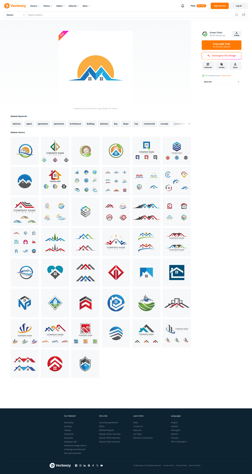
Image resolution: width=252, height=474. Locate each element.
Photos (46, 6)
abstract (17, 124)
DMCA (102, 426)
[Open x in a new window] (97, 465)
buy (115, 124)
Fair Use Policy (194, 465)
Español (174, 426)
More (85, 6)
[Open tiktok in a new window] (93, 465)
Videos (59, 6)
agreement (43, 124)
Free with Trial (221, 45)
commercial (149, 124)
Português (175, 430)
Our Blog (137, 434)
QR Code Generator (72, 453)
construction (180, 124)
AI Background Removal (74, 449)
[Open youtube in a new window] (102, 465)
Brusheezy (68, 422)
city (136, 124)
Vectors (33, 6)
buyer (126, 124)
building (90, 124)
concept (164, 124)
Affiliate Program (106, 430)
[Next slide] (187, 124)
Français (174, 438)
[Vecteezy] (15, 5)
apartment (59, 124)
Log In (239, 5)
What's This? (226, 75)
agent (29, 124)
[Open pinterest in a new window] (89, 465)
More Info (208, 82)
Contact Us (138, 426)
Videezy (67, 430)
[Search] (236, 14)
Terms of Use (169, 465)
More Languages (178, 442)
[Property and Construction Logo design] (25, 151)
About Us (137, 430)
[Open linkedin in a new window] (85, 465)
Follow (236, 35)
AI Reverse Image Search (75, 445)
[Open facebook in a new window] (76, 465)
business (104, 124)
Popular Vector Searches (110, 434)
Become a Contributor (143, 438)
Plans (193, 5)
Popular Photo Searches (109, 438)
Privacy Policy (181, 465)
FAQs (135, 422)
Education (68, 438)
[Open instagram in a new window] (80, 465)
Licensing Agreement (108, 422)
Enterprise (68, 434)
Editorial (72, 6)
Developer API (70, 441)
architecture (75, 124)
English (174, 422)
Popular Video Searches (109, 441)
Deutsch (174, 434)
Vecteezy (68, 426)
